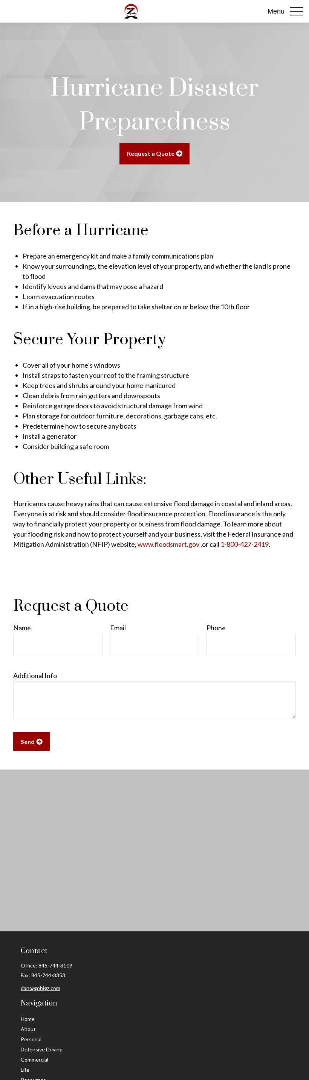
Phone (216, 628)
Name (22, 628)
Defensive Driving (42, 1049)
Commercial (34, 1059)
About (28, 1029)
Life (25, 1069)
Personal (31, 1039)
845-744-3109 (55, 965)
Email (118, 628)
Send (28, 741)
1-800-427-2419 (244, 544)
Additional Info (35, 675)
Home (28, 1019)
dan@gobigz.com (40, 988)
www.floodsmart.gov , (170, 544)
